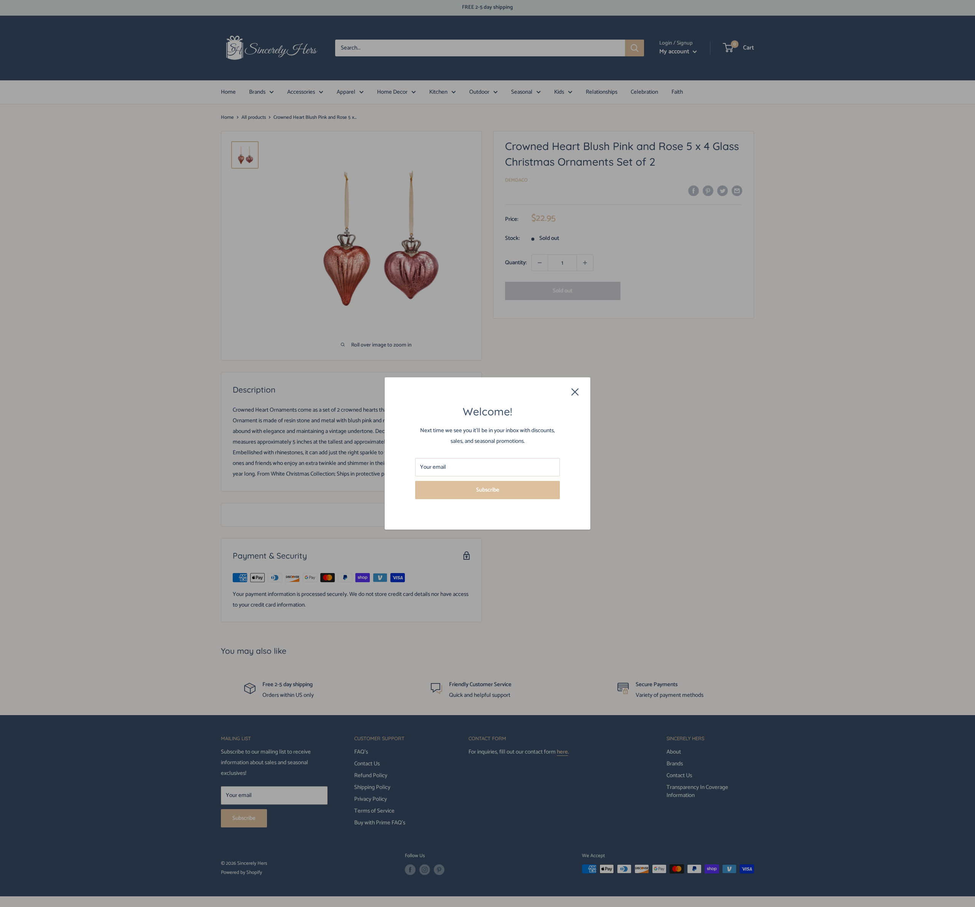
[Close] (575, 391)
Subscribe (487, 490)
